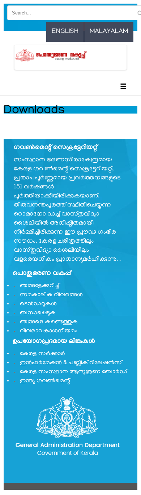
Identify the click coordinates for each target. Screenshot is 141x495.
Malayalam (109, 31)
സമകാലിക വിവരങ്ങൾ (51, 295)
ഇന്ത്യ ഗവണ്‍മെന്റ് (45, 381)
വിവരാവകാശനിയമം (48, 331)
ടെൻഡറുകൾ (38, 304)
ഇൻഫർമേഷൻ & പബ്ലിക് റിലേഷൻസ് (71, 363)
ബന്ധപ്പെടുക (38, 313)
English (65, 31)
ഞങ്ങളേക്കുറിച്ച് (39, 286)
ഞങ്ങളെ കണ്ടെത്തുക (49, 322)
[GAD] (35, 55)
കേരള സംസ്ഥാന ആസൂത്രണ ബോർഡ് (73, 372)
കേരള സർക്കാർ (42, 354)
